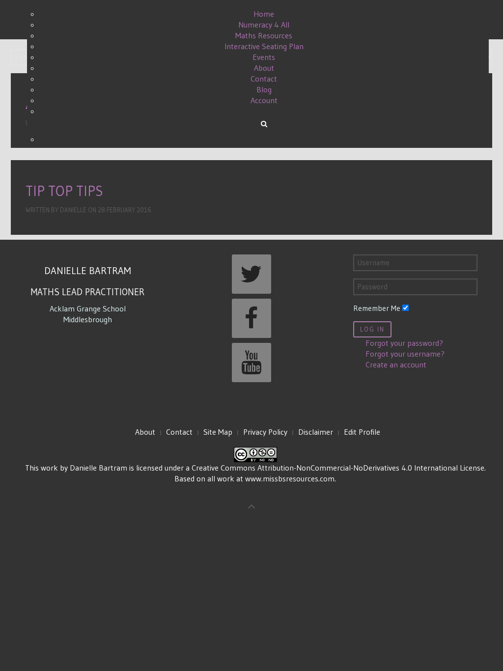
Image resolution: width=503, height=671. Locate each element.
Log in (372, 329)
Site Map (217, 432)
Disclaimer (315, 432)
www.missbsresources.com (290, 478)
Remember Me (376, 308)
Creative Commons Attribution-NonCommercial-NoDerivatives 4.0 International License (338, 468)
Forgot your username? (405, 354)
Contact (179, 432)
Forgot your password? (404, 343)
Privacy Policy (265, 432)
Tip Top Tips (64, 191)
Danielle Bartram (98, 468)
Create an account (395, 364)
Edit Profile (362, 432)
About (145, 432)
